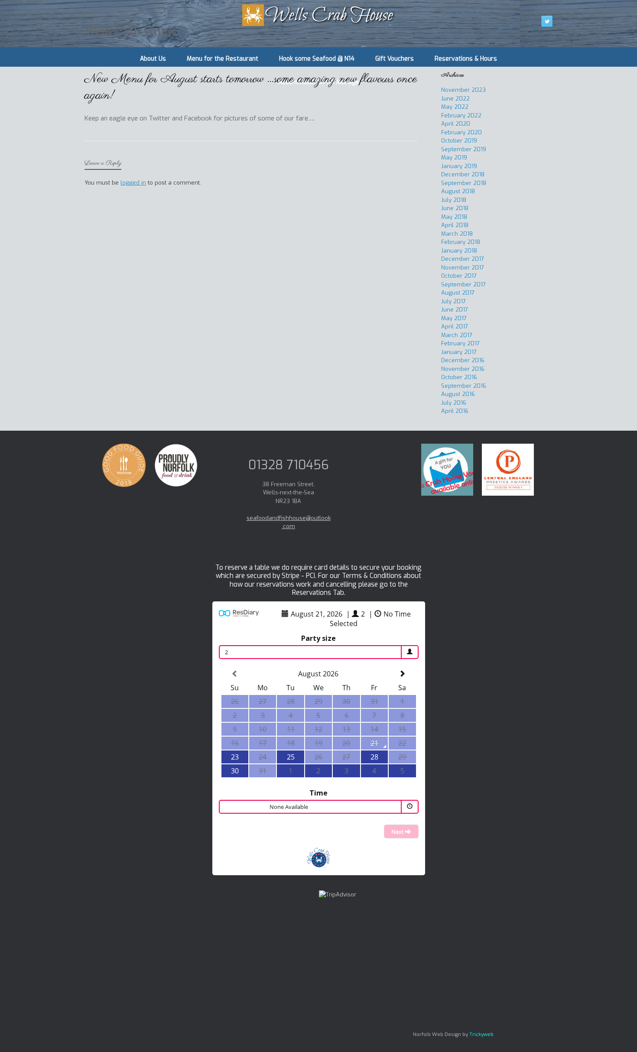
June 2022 (455, 98)
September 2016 (463, 386)
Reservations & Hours (466, 59)
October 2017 (459, 275)
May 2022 (454, 106)
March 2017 (456, 335)
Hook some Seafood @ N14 (316, 59)
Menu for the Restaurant (222, 59)
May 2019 (454, 157)
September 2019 (463, 149)
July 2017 (453, 301)
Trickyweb (481, 1034)
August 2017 (457, 292)
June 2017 (454, 309)
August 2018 (458, 191)
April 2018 (454, 225)
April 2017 (454, 326)
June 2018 (454, 208)
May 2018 (454, 217)
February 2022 (461, 115)
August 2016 (458, 394)
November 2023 (463, 90)
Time (318, 793)
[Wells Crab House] (318, 15)
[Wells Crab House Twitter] (546, 21)
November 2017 (462, 267)
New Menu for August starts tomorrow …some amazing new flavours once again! (250, 87)
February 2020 (461, 132)
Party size (318, 638)
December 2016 (462, 360)
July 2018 (453, 200)
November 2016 (462, 369)
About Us (153, 59)
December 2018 (462, 174)
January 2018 (459, 250)
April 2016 (454, 411)
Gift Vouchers (394, 59)
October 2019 (459, 140)
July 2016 (453, 402)
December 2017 (462, 259)
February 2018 (460, 242)
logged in (133, 182)
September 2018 (463, 183)
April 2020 (455, 123)
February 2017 (460, 343)
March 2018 (457, 233)
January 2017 (459, 352)
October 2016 (459, 377)
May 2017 (454, 318)
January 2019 (459, 166)
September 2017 (463, 284)
